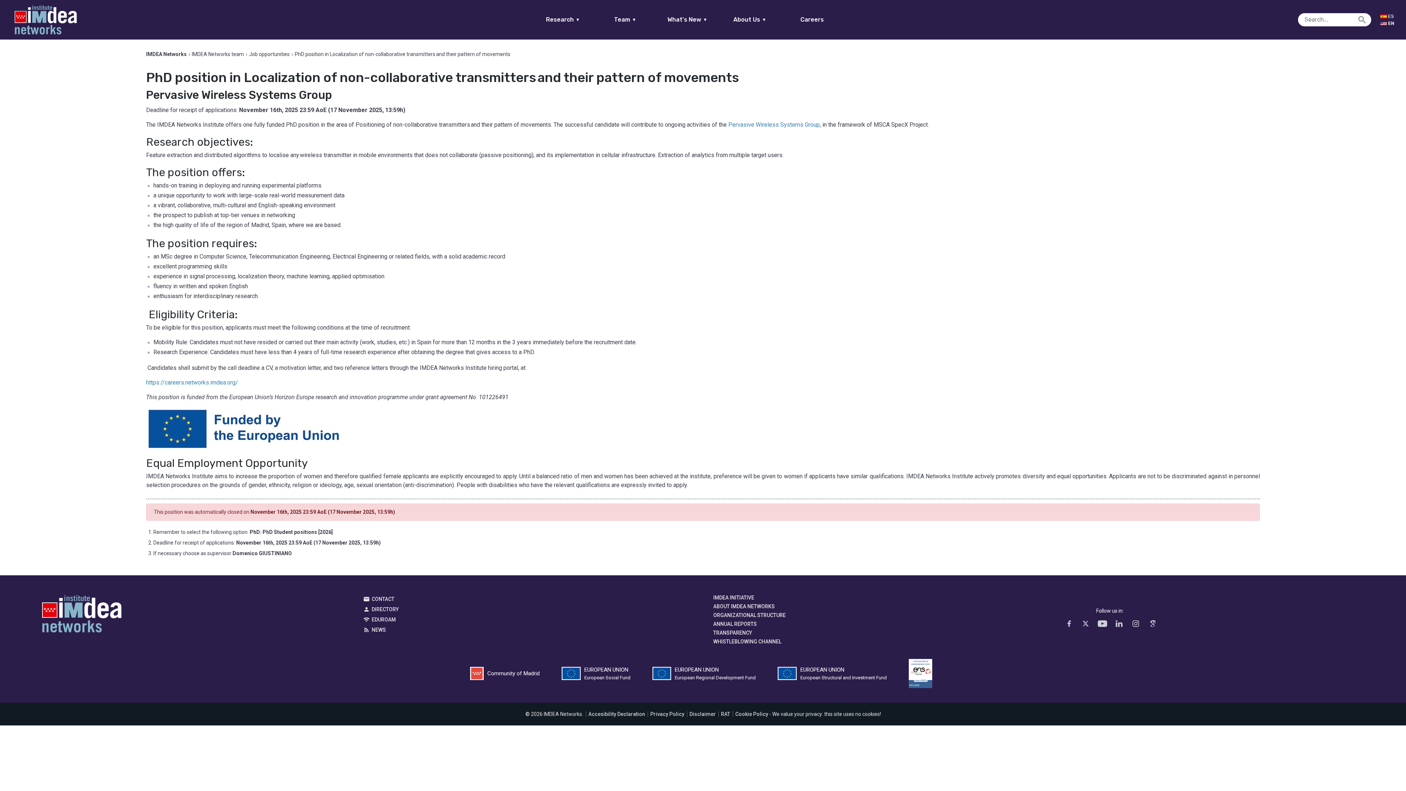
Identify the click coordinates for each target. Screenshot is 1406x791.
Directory (385, 609)
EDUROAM (384, 620)
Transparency (732, 633)
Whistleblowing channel (747, 642)
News (379, 630)
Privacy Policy (667, 714)
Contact (383, 599)
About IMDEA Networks (744, 606)
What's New (687, 19)
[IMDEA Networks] (46, 19)
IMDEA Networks (82, 615)
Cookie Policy (751, 714)
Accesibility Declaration (616, 714)
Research (563, 19)
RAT (725, 714)
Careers (812, 19)
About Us (749, 19)
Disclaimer (702, 714)
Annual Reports (735, 624)
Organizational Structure (749, 615)
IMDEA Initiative (733, 598)
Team (625, 19)
